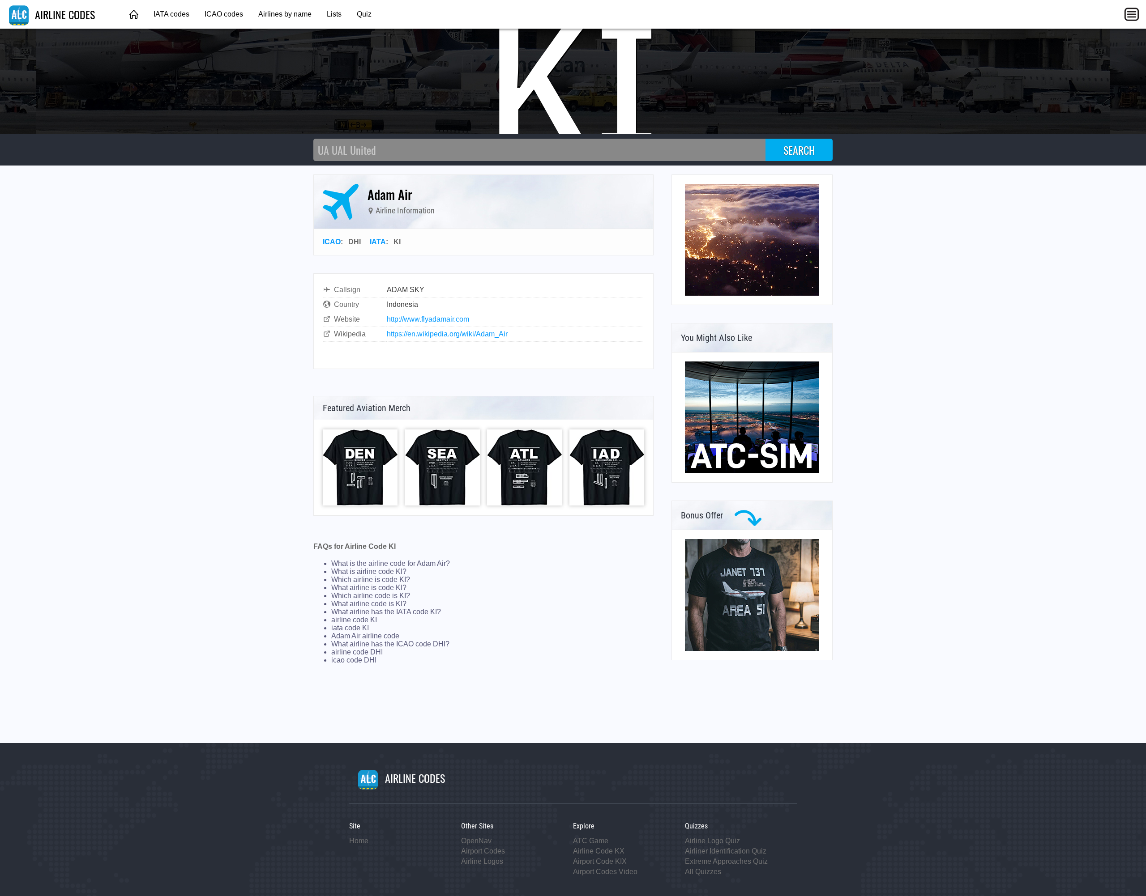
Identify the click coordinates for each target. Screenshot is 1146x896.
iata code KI (350, 628)
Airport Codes (483, 851)
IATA (378, 242)
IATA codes (171, 14)
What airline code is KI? (368, 603)
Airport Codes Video (605, 871)
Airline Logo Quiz (712, 841)
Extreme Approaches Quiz (726, 861)
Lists (334, 14)
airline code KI (354, 620)
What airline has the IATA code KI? (386, 612)
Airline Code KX (598, 851)
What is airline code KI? (368, 571)
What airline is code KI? (368, 587)
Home (358, 841)
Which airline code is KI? (370, 595)
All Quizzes (703, 871)
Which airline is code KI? (370, 579)
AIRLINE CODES (63, 14)
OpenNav (476, 841)
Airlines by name (285, 14)
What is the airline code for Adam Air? (390, 563)
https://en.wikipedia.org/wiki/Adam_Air (447, 334)
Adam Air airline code (365, 636)
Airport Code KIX (600, 861)
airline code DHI (357, 652)
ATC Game (590, 841)
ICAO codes (224, 14)
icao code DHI (353, 660)
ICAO (332, 242)
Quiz (364, 14)
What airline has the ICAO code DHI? (390, 644)
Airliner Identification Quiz (725, 851)
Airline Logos (482, 861)
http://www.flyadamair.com (428, 319)
